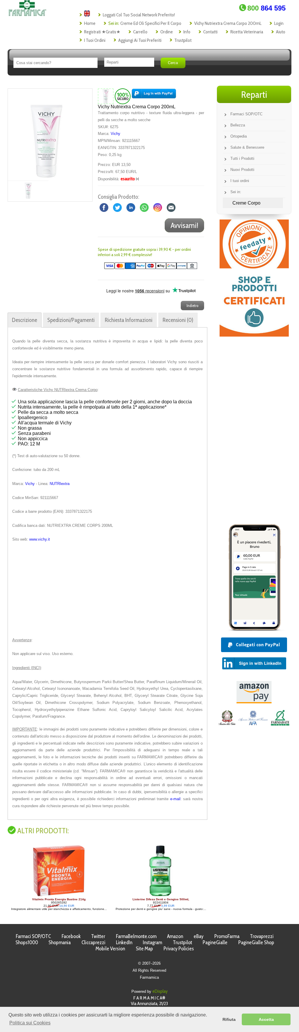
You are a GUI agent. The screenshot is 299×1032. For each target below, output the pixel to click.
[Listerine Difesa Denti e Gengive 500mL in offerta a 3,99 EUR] (56, 896)
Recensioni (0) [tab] (178, 319)
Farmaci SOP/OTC (246, 114)
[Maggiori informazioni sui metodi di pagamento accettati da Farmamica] (147, 267)
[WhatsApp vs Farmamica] (144, 207)
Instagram (152, 942)
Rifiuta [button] (229, 1019)
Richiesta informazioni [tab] (128, 319)
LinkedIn (124, 942)
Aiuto (280, 32)
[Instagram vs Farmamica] (157, 207)
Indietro (192, 305)
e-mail (175, 799)
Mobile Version (110, 948)
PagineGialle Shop (256, 942)
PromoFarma (226, 936)
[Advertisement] (107, 590)
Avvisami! (184, 225)
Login (279, 23)
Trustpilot (183, 40)
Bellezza (237, 125)
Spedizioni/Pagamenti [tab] (71, 319)
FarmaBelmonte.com (136, 936)
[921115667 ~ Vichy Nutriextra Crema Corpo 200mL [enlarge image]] (106, 95)
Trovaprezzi (262, 936)
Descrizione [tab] (24, 319)
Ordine (166, 32)
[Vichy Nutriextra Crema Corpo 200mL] (46, 135)
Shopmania (59, 942)
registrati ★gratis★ (102, 32)
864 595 (266, 8)
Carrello (140, 32)
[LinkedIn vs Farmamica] (130, 207)
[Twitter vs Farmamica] (117, 207)
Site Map (144, 948)
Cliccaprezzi (93, 942)
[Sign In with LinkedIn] (254, 667)
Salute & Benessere (247, 147)
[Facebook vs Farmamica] (104, 207)
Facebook (71, 936)
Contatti (210, 32)
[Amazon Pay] (254, 701)
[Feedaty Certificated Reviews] (254, 334)
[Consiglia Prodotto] (171, 207)
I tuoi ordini (94, 40)
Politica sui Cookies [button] (30, 1022)
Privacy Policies (179, 948)
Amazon (175, 936)
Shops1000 (26, 942)
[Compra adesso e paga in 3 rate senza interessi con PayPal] (254, 629)
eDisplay (160, 991)
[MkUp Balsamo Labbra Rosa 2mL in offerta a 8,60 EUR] (156, 896)
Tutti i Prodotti (242, 158)
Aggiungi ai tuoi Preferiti (139, 40)
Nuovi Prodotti (242, 169)
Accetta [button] (266, 1019)
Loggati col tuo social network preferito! (139, 15)
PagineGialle (215, 942)
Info (186, 32)
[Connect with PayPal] (154, 95)
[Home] (27, 14)
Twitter (98, 936)
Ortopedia (238, 136)
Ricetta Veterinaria (246, 32)
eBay (199, 936)
